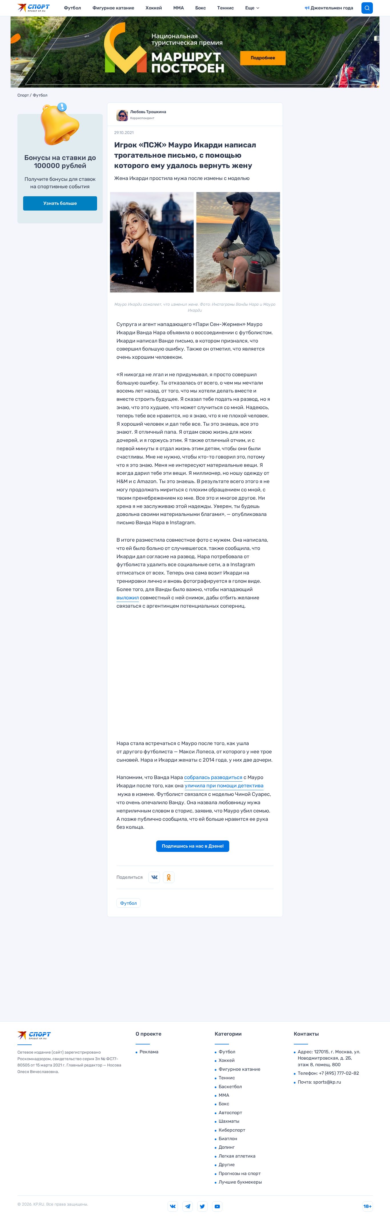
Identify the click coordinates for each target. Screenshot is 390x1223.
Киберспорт (232, 1130)
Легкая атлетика (237, 1156)
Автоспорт (230, 1112)
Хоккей (154, 8)
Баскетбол (230, 1086)
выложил (127, 598)
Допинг (227, 1147)
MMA (178, 8)
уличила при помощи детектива (224, 785)
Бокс (200, 8)
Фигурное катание (113, 8)
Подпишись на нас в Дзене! (193, 846)
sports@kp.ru (327, 1082)
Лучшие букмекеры (240, 1182)
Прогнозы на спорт (240, 1173)
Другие (227, 1164)
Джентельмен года (332, 8)
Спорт (23, 95)
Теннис (225, 8)
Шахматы (229, 1121)
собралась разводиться (213, 777)
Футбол (72, 8)
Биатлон (228, 1138)
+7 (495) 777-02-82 (339, 1073)
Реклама (149, 1051)
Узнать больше (60, 203)
